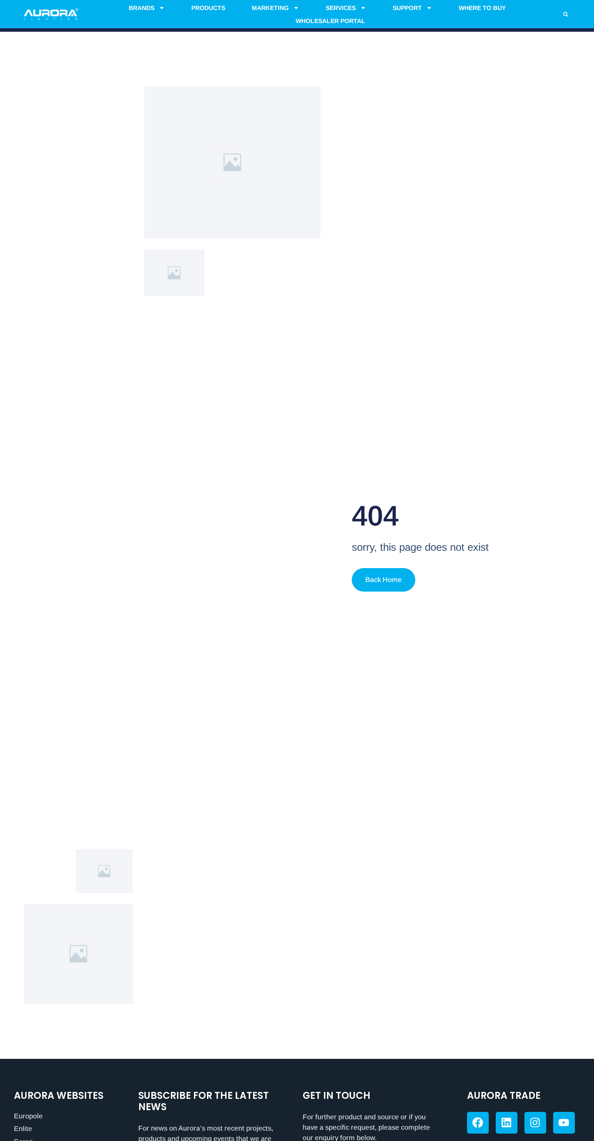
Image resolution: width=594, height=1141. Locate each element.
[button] (566, 14)
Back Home (383, 579)
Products (208, 7)
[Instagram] (535, 1123)
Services (341, 7)
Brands (141, 7)
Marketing (270, 7)
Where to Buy (482, 7)
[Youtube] (564, 1123)
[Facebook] (478, 1123)
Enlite (23, 1128)
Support (407, 7)
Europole (28, 1116)
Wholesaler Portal (330, 20)
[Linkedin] (506, 1123)
